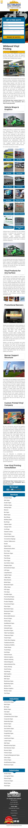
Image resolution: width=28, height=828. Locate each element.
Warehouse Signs (8, 681)
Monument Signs (8, 584)
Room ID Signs (8, 618)
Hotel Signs (7, 735)
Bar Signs (6, 512)
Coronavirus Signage (9, 538)
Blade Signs (7, 514)
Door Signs (7, 551)
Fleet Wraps (7, 558)
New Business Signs (9, 748)
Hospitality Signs (8, 733)
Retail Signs (7, 613)
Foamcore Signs (8, 780)
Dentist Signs (7, 723)
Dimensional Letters (9, 548)
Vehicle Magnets (8, 662)
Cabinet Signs (8, 524)
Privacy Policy (14, 810)
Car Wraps (7, 529)
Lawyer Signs (7, 740)
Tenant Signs (7, 637)
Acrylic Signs (7, 502)
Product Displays (8, 601)
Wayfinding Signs (8, 683)
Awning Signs (7, 507)
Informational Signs (9, 567)
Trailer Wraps (7, 647)
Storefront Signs (8, 630)
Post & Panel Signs (9, 596)
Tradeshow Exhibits (9, 645)
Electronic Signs (8, 553)
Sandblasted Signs (9, 623)
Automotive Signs (9, 702)
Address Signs (8, 505)
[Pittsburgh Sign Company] (14, 794)
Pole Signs (7, 592)
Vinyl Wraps (7, 671)
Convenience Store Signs (11, 716)
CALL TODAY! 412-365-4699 (14, 7)
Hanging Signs (8, 565)
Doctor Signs (7, 726)
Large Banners (8, 572)
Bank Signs (7, 704)
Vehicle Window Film (9, 664)
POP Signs (7, 589)
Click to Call (14, 10)
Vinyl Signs (7, 785)
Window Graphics (8, 688)
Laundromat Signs (9, 738)
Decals (6, 543)
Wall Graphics (7, 674)
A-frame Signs (8, 498)
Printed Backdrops (9, 599)
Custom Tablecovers (9, 541)
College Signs (8, 714)
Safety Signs (7, 621)
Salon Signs (7, 757)
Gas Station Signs (9, 563)
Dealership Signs (8, 721)
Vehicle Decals (8, 654)
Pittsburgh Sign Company (14, 808)
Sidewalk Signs (8, 628)
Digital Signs (7, 546)
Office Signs (7, 587)
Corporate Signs (8, 719)
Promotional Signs (9, 604)
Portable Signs (8, 594)
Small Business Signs (9, 762)
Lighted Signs (8, 575)
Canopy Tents (7, 526)
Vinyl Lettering (8, 666)
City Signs (7, 711)
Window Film (7, 686)
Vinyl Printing (7, 669)
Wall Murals (7, 676)
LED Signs (6, 570)
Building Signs (8, 519)
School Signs (7, 625)
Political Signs (8, 752)
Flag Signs (7, 555)
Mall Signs (7, 743)
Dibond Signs (7, 778)
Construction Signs (9, 536)
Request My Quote (13, 37)
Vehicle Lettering (8, 659)
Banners (6, 510)
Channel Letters (8, 531)
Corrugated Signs (9, 776)
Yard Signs (7, 693)
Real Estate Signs (8, 608)
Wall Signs (7, 678)
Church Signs (7, 534)
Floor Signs (7, 560)
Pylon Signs (7, 606)
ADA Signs (7, 500)
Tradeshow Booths (9, 642)
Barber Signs (7, 709)
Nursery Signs (8, 750)
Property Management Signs (11, 755)
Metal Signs (7, 582)
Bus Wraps (7, 522)
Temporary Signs (8, 635)
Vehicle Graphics (8, 657)
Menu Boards (7, 580)
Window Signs (8, 690)
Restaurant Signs (8, 611)
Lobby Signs (7, 577)
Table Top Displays (9, 633)
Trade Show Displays (9, 640)
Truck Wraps (7, 649)
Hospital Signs (8, 731)
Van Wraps (7, 652)
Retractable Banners (9, 616)
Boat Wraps (7, 517)
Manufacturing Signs (9, 745)
